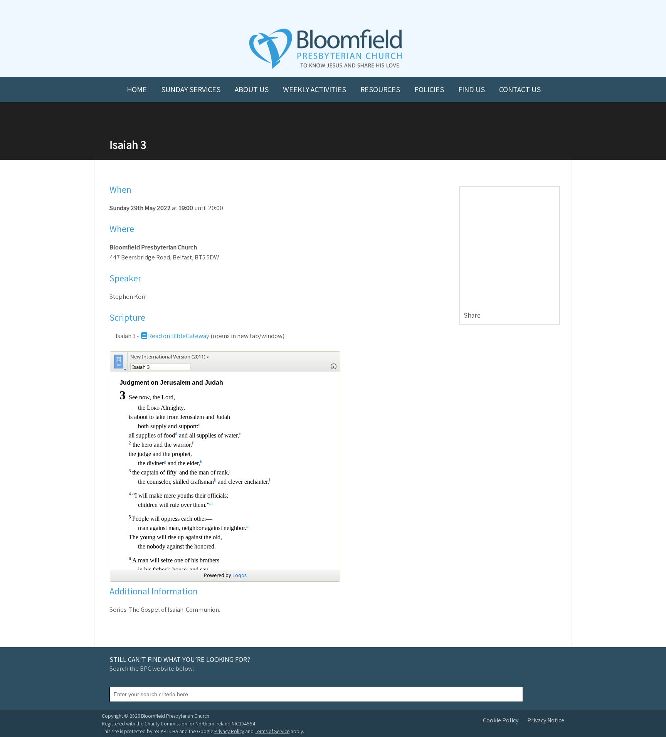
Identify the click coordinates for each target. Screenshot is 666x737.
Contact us (520, 89)
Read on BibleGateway (178, 335)
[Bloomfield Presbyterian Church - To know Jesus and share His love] (325, 68)
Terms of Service (272, 731)
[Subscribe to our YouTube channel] (299, 12)
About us (252, 89)
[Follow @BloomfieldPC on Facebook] (316, 12)
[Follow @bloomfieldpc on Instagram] (333, 12)
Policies (429, 89)
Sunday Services (190, 89)
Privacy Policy (229, 731)
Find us (471, 89)
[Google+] (553, 315)
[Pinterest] (544, 315)
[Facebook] (525, 315)
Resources (380, 89)
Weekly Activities (314, 89)
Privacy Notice (545, 720)
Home (137, 89)
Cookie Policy (500, 720)
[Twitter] (535, 315)
